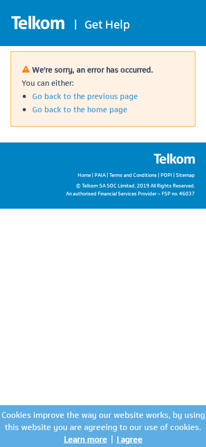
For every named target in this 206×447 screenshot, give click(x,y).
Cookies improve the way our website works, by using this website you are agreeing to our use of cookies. (103, 420)
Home (84, 174)
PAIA (100, 174)
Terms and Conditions (133, 174)
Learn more (85, 438)
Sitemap (185, 174)
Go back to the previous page (85, 95)
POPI (166, 174)
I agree (130, 438)
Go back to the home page (79, 108)
